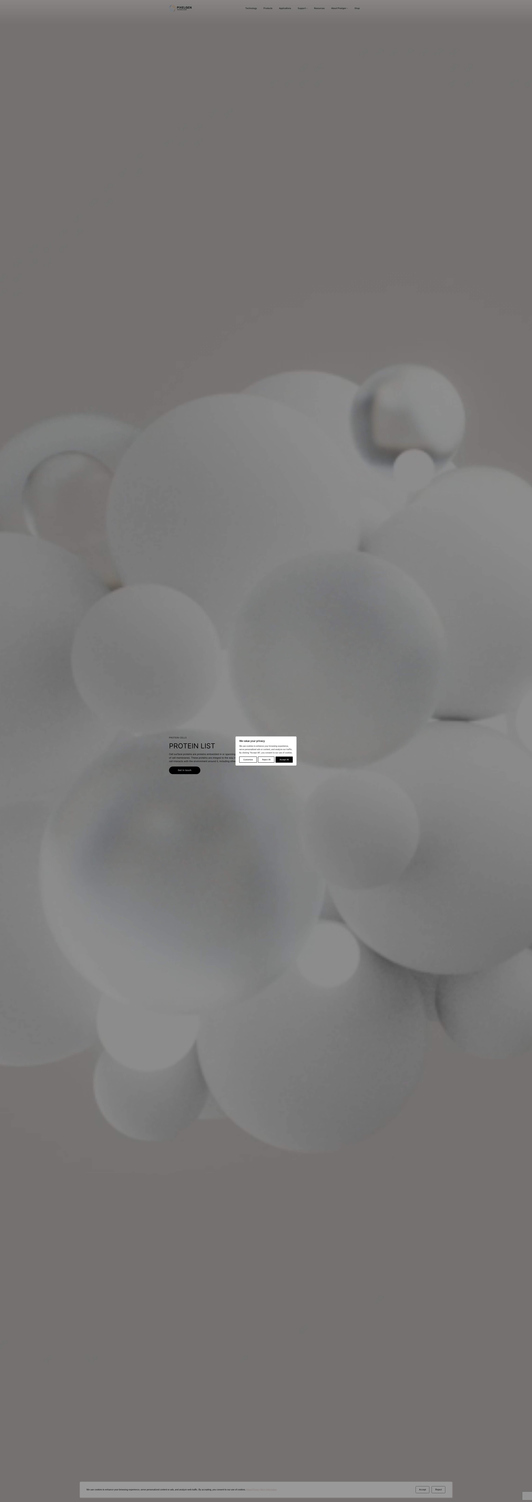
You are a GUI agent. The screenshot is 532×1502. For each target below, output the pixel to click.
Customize (248, 759)
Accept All (284, 759)
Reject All (266, 759)
